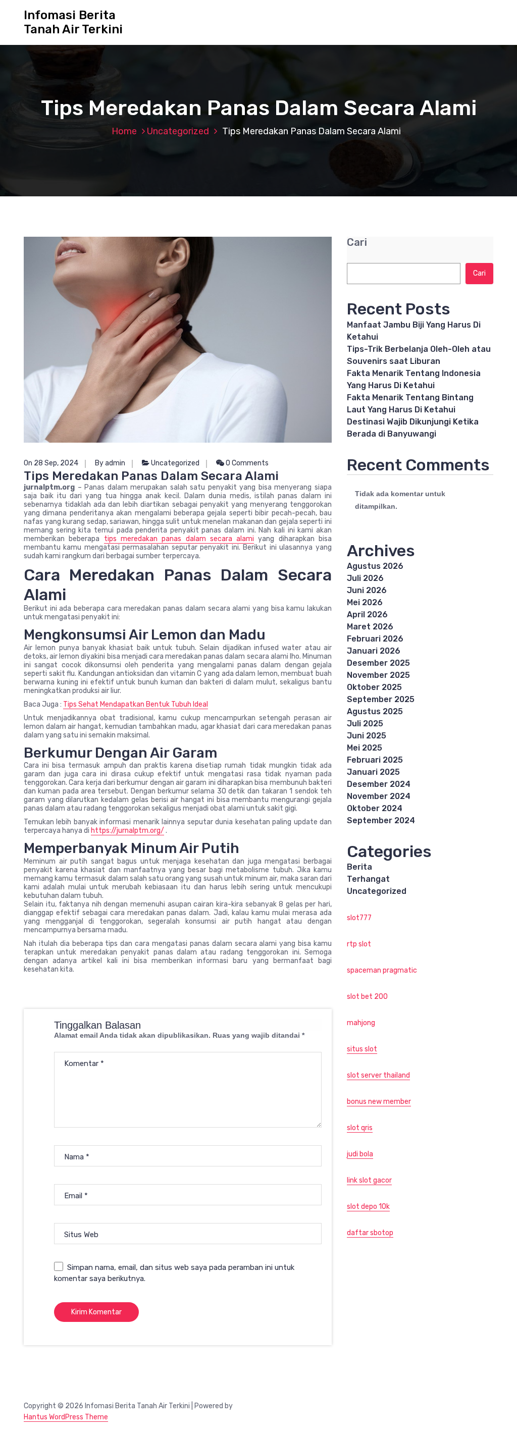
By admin (110, 463)
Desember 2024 (378, 784)
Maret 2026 (370, 626)
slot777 (359, 918)
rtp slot (359, 944)
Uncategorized (178, 131)
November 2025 (378, 675)
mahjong (361, 1023)
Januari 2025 (373, 772)
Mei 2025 (364, 748)
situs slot (362, 1049)
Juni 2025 (366, 735)
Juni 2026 (367, 590)
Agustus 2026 (375, 566)
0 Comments (246, 463)
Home (124, 131)
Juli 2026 (365, 578)
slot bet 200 (367, 996)
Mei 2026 (365, 602)
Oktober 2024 (374, 808)
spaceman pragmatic (382, 970)
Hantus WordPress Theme (66, 1417)
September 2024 (381, 820)
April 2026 (367, 614)
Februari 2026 (375, 639)
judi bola (360, 1154)
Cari (357, 242)
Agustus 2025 (375, 711)
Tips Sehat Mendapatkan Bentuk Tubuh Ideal (135, 704)
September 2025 (381, 699)
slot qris (360, 1128)
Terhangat (368, 879)
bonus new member (379, 1101)
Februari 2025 (375, 760)
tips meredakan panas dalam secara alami (179, 539)
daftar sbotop (370, 1233)
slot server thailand (378, 1075)
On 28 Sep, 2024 (51, 463)
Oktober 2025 (374, 687)
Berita (359, 867)
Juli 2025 (365, 723)
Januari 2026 (373, 651)
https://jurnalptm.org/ (127, 830)
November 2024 (378, 796)
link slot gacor (369, 1180)
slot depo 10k (368, 1206)
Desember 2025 (378, 663)
